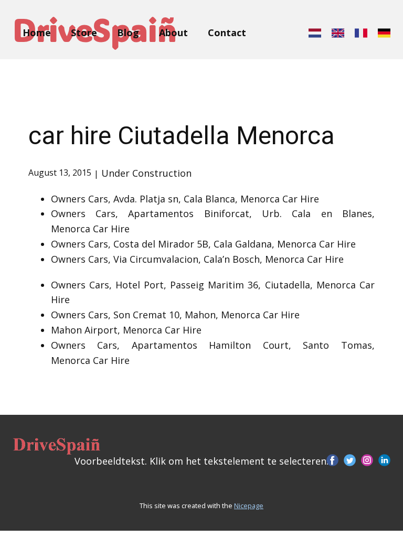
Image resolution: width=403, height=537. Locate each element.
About (173, 32)
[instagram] (367, 460)
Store (84, 32)
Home (37, 32)
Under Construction (146, 173)
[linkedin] (384, 460)
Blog (128, 32)
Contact (227, 32)
